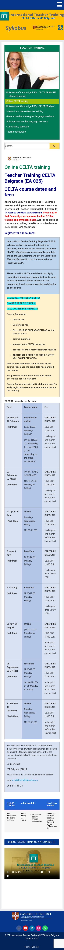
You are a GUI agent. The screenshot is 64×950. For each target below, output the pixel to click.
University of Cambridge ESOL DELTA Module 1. (31, 106)
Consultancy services (17, 126)
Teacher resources (16, 131)
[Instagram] (38, 928)
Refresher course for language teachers (27, 121)
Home (28, 947)
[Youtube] (25, 928)
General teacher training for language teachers (30, 116)
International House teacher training (24, 111)
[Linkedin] (32, 928)
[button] (59, 5)
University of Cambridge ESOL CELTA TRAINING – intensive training (31, 94)
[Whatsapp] (45, 928)
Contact (35, 947)
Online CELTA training (17, 101)
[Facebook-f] (19, 928)
